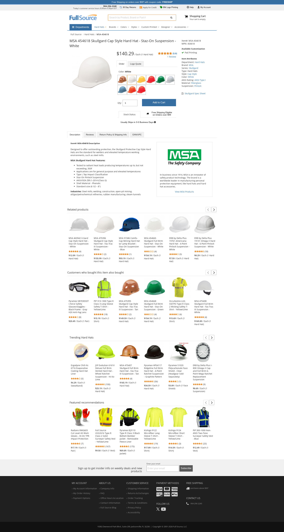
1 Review (171, 56)
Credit (150, 7)
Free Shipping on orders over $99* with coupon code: (142, 2)
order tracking (135, 498)
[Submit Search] (171, 17)
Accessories (180, 27)
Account (205, 7)
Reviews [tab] (90, 134)
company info (107, 488)
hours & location (112, 498)
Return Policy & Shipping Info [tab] (113, 134)
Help (191, 7)
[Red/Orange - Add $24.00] (141, 90)
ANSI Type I (200, 80)
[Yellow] (141, 80)
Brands (112, 27)
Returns (129, 7)
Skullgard (193, 68)
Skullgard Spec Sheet (195, 93)
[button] (208, 209)
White (191, 76)
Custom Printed (149, 27)
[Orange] (131, 90)
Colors (124, 27)
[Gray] (170, 80)
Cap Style (192, 74)
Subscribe (186, 468)
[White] (131, 80)
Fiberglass (196, 83)
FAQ (102, 493)
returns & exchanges (138, 493)
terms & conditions (137, 502)
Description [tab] (75, 134)
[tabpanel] (147, 98)
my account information (85, 488)
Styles (134, 27)
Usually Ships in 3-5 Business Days (137, 122)
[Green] (160, 80)
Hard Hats (99, 27)
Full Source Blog (108, 507)
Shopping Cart (198, 16)
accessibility (134, 512)
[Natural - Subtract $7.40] (122, 80)
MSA (191, 65)
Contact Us (193, 498)
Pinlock (197, 86)
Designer (165, 27)
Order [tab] (121, 64)
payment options (81, 498)
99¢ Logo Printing (170, 7)
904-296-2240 (110, 6)
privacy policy (134, 507)
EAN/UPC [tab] (137, 134)
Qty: (120, 102)
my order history (81, 493)
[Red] (150, 80)
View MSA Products (184, 191)
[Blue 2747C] (122, 90)
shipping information (138, 488)
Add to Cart (159, 102)
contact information (110, 502)
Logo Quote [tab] (135, 64)
